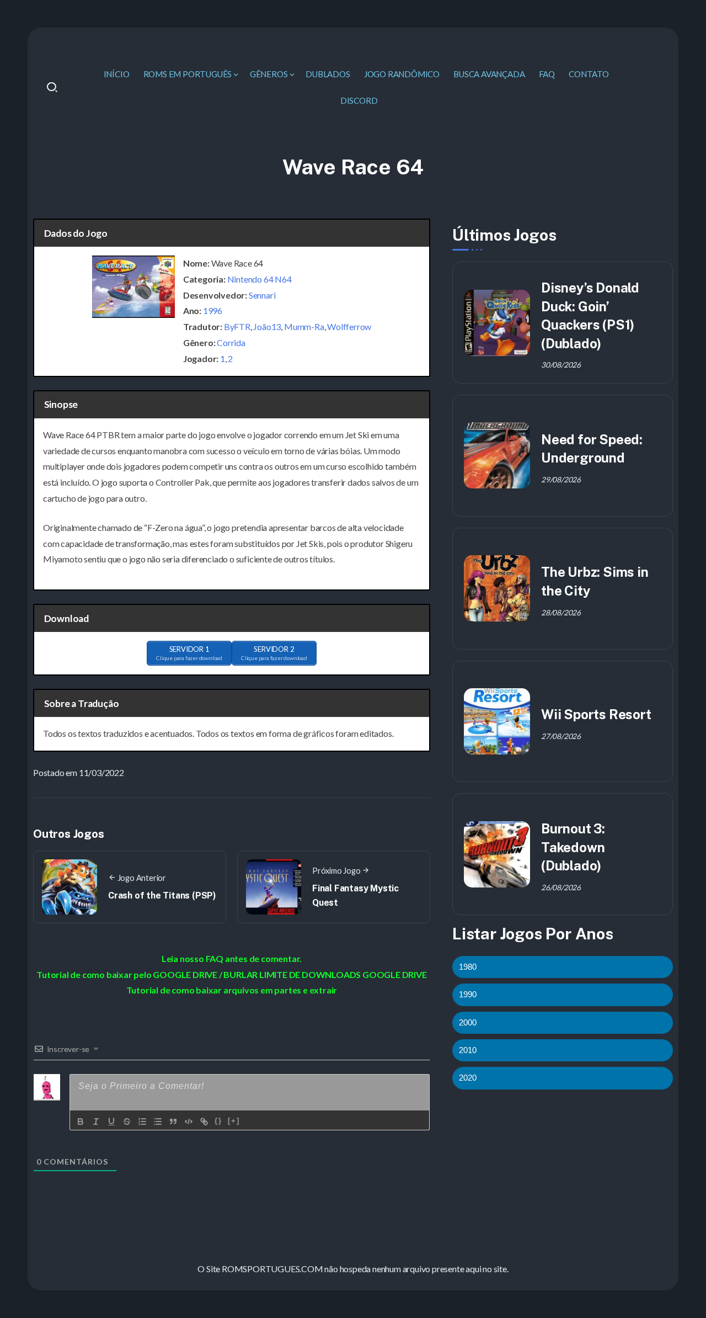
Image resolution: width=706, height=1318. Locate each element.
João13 (267, 326)
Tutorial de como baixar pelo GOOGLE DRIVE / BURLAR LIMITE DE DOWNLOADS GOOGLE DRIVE (231, 974)
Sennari (262, 295)
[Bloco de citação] (173, 1121)
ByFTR (237, 326)
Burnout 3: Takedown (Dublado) (573, 847)
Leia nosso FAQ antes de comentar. (232, 958)
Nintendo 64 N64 (259, 279)
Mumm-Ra (304, 326)
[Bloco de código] (188, 1121)
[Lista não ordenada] (157, 1121)
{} (218, 1121)
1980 (468, 966)
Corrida (231, 342)
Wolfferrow (349, 326)
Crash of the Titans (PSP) (162, 895)
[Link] (204, 1121)
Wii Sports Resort (596, 714)
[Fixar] (127, 1121)
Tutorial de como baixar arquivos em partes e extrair (232, 990)
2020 (468, 1077)
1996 (212, 310)
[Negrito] (80, 1121)
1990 (468, 994)
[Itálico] (96, 1121)
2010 (468, 1050)
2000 (468, 1022)
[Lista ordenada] (142, 1121)
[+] (234, 1121)
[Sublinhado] (111, 1121)
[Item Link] (497, 323)
